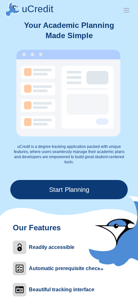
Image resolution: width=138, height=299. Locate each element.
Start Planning (69, 189)
